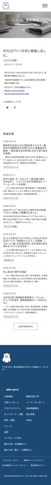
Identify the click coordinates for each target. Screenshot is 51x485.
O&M (29, 420)
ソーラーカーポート (35, 402)
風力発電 (30, 414)
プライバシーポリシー (11, 460)
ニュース (8, 426)
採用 (6, 432)
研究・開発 (9, 420)
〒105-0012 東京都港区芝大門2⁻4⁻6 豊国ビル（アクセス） (25, 368)
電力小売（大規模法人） (15, 444)
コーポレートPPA (12, 438)
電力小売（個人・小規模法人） (18, 449)
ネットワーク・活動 (13, 414)
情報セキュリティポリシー (34, 460)
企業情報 (8, 396)
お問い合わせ (12, 389)
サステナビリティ (12, 408)
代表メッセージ (11, 402)
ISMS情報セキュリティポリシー (14, 465)
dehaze (45, 6)
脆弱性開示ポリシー (38, 465)
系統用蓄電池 (32, 408)
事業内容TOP (32, 396)
